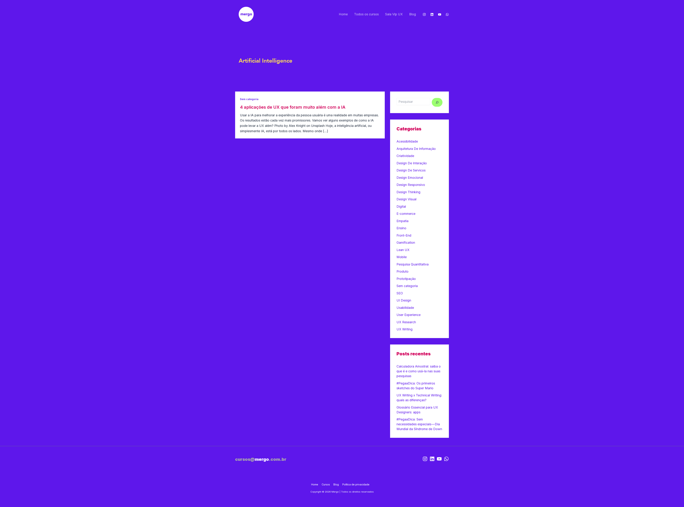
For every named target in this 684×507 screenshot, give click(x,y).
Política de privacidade (355, 484)
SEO (400, 293)
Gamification (406, 242)
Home (343, 14)
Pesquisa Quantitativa (413, 264)
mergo (260, 459)
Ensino (401, 228)
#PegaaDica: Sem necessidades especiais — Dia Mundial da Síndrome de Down (419, 424)
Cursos (326, 484)
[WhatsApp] (447, 14)
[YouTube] (439, 14)
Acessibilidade (407, 141)
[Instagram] (424, 14)
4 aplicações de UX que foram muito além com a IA (292, 107)
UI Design (404, 300)
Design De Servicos (411, 170)
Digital (401, 206)
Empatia (402, 221)
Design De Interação (412, 163)
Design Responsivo (411, 185)
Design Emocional (410, 177)
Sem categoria (249, 99)
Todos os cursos (366, 14)
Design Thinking (408, 192)
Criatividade (405, 156)
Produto (402, 271)
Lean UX (403, 250)
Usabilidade (405, 308)
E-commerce (406, 214)
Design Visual (406, 199)
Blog (412, 14)
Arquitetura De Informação (416, 149)
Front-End (404, 235)
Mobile (402, 257)
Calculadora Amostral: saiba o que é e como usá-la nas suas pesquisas (419, 371)
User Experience (409, 315)
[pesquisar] (437, 102)
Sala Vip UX (394, 14)
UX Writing (405, 329)
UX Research (406, 322)
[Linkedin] (432, 14)
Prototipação (406, 279)
